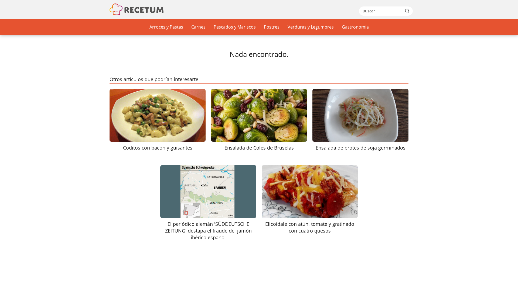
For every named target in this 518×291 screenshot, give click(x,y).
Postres (272, 27)
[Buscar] (407, 10)
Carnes (198, 27)
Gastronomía (355, 27)
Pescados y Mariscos (235, 27)
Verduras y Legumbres (311, 27)
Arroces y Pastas (166, 27)
